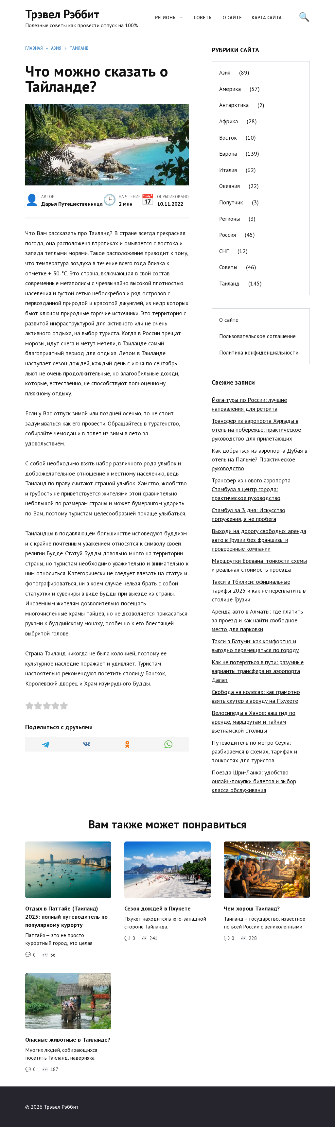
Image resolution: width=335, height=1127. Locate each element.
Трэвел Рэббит (62, 14)
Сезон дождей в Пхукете (157, 908)
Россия (227, 234)
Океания (229, 186)
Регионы (166, 17)
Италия (228, 170)
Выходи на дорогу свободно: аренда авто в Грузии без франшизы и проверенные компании (259, 539)
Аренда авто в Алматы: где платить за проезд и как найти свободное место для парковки (257, 620)
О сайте (232, 17)
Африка (228, 121)
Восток (228, 137)
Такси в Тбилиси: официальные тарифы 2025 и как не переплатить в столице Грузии (259, 590)
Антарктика (234, 105)
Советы (203, 17)
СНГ (224, 251)
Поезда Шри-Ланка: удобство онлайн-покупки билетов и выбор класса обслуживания (254, 781)
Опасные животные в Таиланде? (67, 1039)
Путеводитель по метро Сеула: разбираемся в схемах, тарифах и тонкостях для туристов (254, 751)
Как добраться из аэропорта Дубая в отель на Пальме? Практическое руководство (259, 459)
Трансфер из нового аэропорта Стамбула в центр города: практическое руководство (251, 489)
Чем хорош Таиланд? (252, 908)
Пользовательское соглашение (257, 336)
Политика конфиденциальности (258, 352)
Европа (228, 153)
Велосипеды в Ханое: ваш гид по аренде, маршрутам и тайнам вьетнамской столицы (253, 721)
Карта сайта (267, 17)
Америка (230, 89)
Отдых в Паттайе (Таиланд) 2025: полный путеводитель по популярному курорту (66, 916)
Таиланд (229, 283)
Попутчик (231, 202)
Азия (224, 72)
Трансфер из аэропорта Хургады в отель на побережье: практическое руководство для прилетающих (256, 429)
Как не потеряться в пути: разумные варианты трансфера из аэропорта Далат (258, 671)
